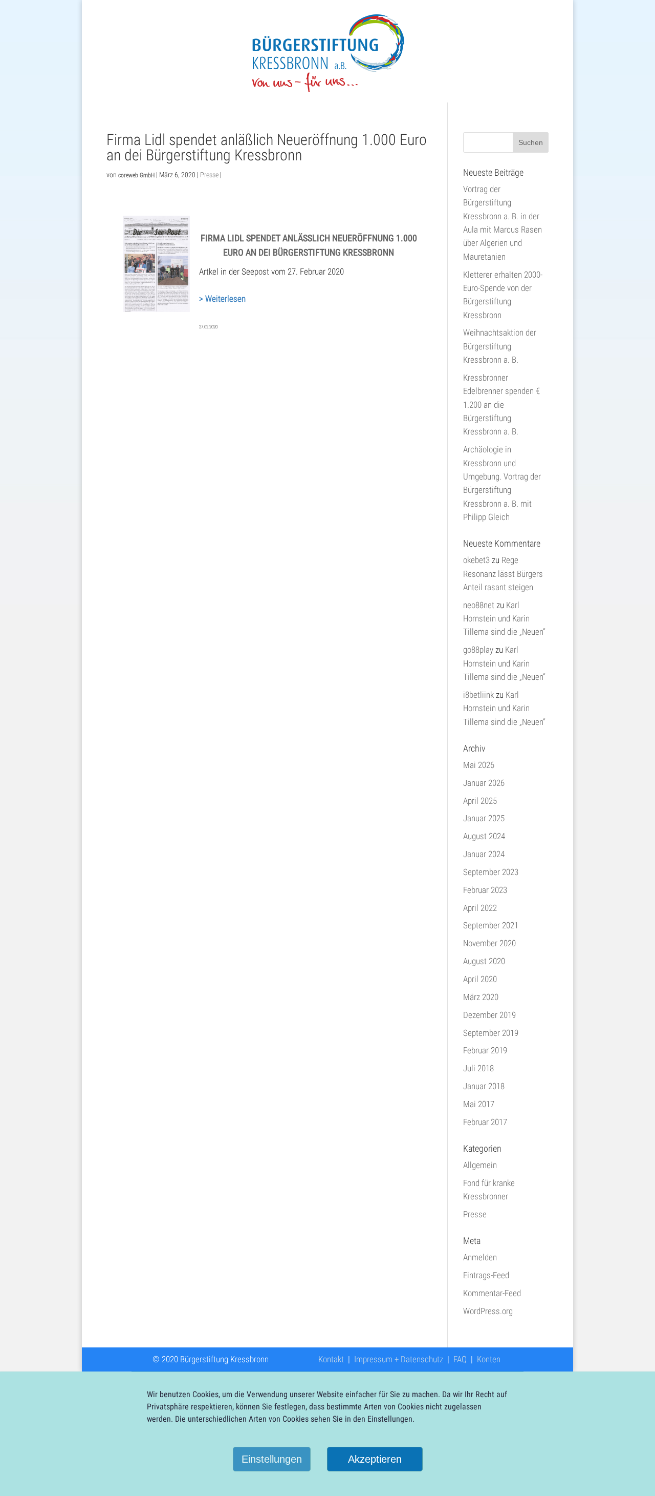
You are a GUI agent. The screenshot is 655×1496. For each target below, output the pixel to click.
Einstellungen (272, 1459)
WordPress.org (488, 1311)
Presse (209, 175)
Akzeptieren (375, 1459)
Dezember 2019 (489, 1015)
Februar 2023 (485, 890)
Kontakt (331, 1359)
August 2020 (484, 961)
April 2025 (480, 801)
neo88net (478, 605)
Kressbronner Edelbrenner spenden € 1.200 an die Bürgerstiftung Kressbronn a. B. (501, 404)
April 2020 (480, 979)
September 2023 (490, 872)
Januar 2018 (484, 1086)
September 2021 (490, 925)
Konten (488, 1359)
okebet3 (476, 560)
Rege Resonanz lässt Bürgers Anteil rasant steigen (503, 573)
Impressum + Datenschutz (398, 1359)
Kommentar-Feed (492, 1293)
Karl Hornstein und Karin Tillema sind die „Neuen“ (504, 618)
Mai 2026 (478, 765)
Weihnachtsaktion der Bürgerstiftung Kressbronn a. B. (499, 346)
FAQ (460, 1359)
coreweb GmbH (136, 175)
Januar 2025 (484, 818)
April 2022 (480, 908)
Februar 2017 (485, 1122)
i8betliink (478, 695)
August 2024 (484, 836)
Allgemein (480, 1165)
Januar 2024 (484, 854)
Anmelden (480, 1257)
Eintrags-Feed (486, 1275)
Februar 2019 (485, 1050)
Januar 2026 (484, 783)
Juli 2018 (478, 1068)
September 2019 (490, 1033)
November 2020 (489, 943)
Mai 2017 (478, 1104)
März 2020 (480, 997)
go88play (478, 650)
